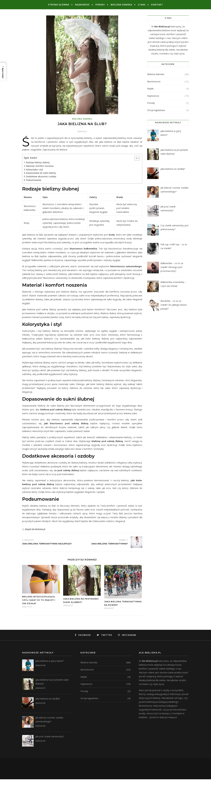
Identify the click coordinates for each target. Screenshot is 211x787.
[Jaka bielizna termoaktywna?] (136, 542)
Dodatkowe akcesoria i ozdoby (41, 176)
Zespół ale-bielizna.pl (35, 529)
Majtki (150, 88)
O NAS (141, 4)
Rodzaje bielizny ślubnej (38, 162)
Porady (100, 4)
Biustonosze (153, 81)
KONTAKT (157, 4)
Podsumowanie (33, 180)
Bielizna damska (121, 4)
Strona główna (58, 4)
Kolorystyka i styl (34, 169)
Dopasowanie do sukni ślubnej (41, 173)
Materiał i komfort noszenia (39, 166)
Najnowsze (82, 4)
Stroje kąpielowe (156, 110)
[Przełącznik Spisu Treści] (135, 158)
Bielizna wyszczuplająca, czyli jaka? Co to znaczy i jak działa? (38, 600)
